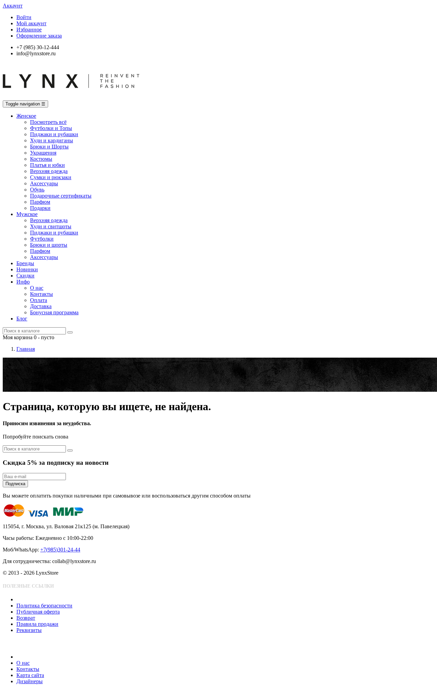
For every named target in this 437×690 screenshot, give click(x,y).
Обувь (37, 189)
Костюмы (41, 159)
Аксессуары (44, 183)
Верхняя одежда (49, 171)
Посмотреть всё (48, 122)
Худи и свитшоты (50, 226)
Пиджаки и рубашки (54, 134)
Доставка (41, 306)
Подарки (40, 208)
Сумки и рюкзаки (50, 177)
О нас (36, 288)
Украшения (43, 153)
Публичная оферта (38, 612)
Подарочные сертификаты (60, 196)
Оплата (38, 300)
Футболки (42, 239)
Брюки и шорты (48, 245)
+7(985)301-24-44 (60, 549)
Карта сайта (30, 675)
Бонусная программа (54, 312)
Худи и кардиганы (51, 140)
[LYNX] (71, 97)
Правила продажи (37, 624)
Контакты (41, 294)
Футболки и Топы (51, 128)
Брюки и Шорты (49, 146)
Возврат (25, 618)
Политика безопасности (44, 605)
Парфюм (40, 202)
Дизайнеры (29, 681)
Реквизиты (29, 630)
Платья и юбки (47, 165)
